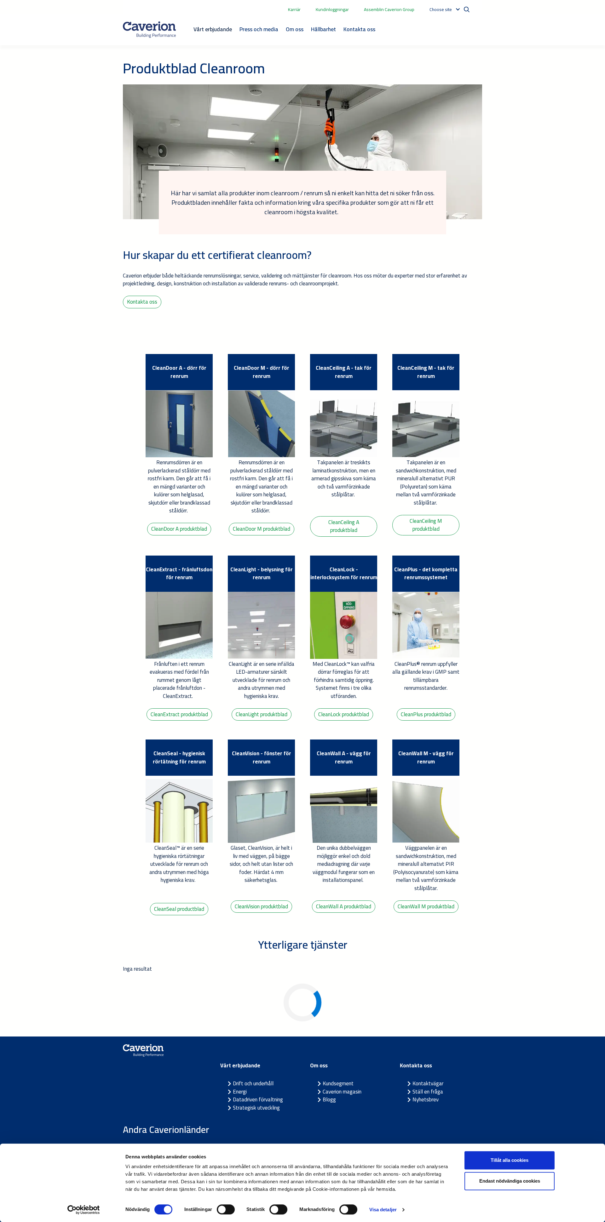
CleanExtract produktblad (179, 714)
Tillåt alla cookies (509, 1160)
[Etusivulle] (149, 29)
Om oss (294, 29)
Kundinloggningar (332, 9)
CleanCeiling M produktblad (426, 525)
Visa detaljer (383, 1209)
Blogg (329, 1099)
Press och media (258, 29)
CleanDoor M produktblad (261, 529)
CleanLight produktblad (261, 714)
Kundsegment (338, 1083)
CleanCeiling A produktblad (343, 526)
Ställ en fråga (427, 1092)
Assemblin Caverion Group (389, 9)
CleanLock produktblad (343, 714)
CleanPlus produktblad (426, 714)
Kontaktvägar (427, 1083)
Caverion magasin (342, 1092)
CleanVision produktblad (261, 906)
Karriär (294, 9)
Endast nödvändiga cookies (509, 1181)
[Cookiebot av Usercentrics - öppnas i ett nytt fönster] (83, 1209)
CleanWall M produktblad (426, 906)
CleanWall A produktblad (343, 906)
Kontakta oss (359, 29)
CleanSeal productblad (179, 909)
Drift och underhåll (253, 1083)
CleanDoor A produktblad (179, 529)
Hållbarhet (323, 29)
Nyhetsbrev (425, 1099)
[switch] (226, 1209)
